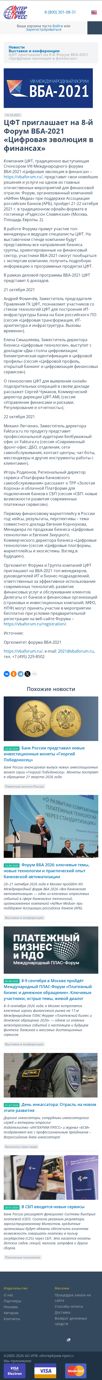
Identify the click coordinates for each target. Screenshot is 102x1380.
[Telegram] (21, 674)
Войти (57, 26)
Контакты (12, 1318)
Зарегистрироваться (43, 29)
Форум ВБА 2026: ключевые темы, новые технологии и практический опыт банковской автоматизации (46, 870)
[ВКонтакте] (7, 674)
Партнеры (12, 1301)
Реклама (11, 1306)
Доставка (62, 1312)
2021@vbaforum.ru (76, 651)
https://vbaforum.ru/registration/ (35, 624)
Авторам (11, 1312)
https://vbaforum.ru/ (23, 176)
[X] (27, 674)
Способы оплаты (69, 1306)
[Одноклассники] (14, 674)
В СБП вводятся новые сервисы (53, 1206)
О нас (8, 1295)
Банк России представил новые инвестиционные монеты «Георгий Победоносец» (44, 754)
